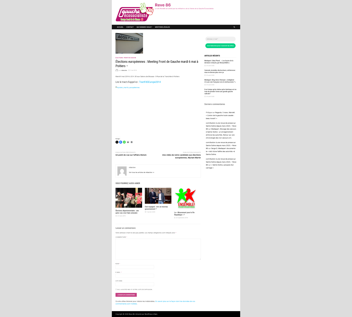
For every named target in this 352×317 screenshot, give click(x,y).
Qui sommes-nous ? (144, 27)
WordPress (148, 314)
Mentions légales (162, 27)
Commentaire (121, 237)
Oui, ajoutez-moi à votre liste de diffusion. (135, 289)
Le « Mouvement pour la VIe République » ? (184, 213)
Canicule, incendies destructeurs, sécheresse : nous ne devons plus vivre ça (220, 71)
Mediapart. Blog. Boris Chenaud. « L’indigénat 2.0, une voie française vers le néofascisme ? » (220, 81)
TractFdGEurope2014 (150, 81)
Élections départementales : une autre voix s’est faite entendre (127, 212)
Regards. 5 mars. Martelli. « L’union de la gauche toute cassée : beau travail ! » (220, 115)
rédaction (124, 70)
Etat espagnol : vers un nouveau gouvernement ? (156, 208)
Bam (155, 314)
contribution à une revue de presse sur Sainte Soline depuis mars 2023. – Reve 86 (221, 126)
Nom (117, 263)
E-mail (118, 272)
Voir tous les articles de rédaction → (141, 172)
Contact (130, 27)
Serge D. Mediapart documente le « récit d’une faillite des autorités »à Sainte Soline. (220, 151)
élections (119, 57)
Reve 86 (163, 4)
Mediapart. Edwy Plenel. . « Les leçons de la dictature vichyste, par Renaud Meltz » (218, 62)
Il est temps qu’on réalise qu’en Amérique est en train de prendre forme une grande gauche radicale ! (220, 91)
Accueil (120, 27)
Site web (118, 281)
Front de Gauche (130, 57)
